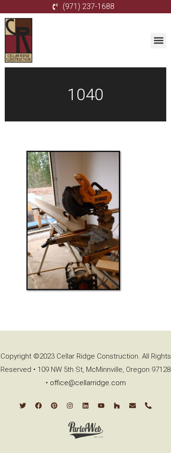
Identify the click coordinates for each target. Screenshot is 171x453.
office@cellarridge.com (88, 383)
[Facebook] (38, 405)
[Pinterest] (54, 405)
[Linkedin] (85, 405)
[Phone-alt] (148, 405)
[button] (158, 40)
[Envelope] (132, 405)
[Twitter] (22, 405)
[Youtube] (101, 405)
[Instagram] (69, 405)
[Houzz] (117, 405)
